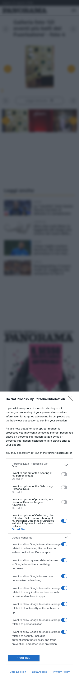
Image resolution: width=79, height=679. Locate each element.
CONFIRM (24, 658)
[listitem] (39, 465)
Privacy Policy (61, 671)
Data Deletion (18, 671)
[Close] (71, 399)
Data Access (39, 671)
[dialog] (39, 535)
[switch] (64, 474)
